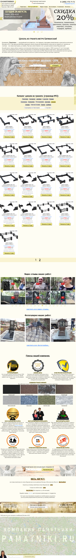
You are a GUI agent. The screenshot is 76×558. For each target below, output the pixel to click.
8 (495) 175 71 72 (67, 1)
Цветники (47, 102)
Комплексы (24, 102)
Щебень (48, 104)
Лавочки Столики (35, 104)
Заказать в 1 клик (9, 137)
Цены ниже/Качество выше (8, 3)
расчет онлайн (19, 425)
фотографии (38, 345)
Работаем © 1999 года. (10, 506)
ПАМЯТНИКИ (7, 1)
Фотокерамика (40, 102)
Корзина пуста (70, 3)
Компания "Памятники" (10, 504)
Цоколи (53, 102)
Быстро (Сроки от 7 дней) (8, 5)
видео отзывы (37, 309)
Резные (51, 99)
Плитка (43, 104)
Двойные (38, 99)
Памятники (25, 99)
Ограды (27, 104)
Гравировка (31, 102)
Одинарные (32, 99)
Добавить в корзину (9, 129)
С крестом (45, 99)
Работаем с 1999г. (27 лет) (8, 7)
